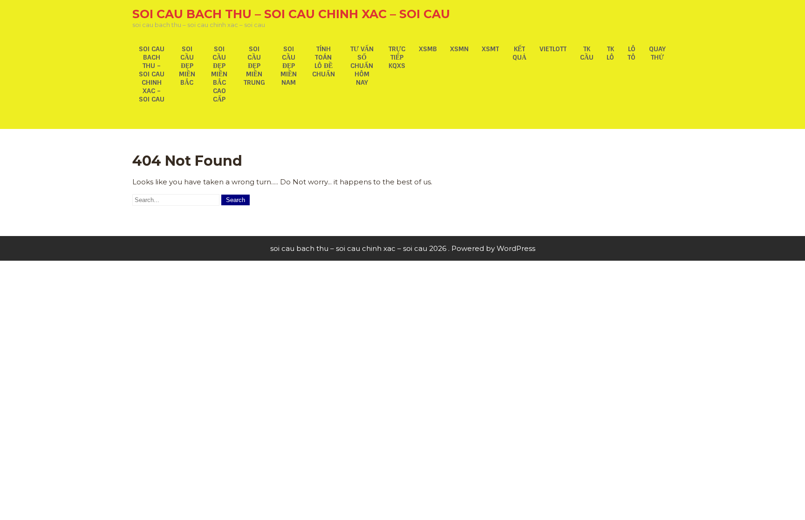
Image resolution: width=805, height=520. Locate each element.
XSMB (428, 49)
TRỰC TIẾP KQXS (397, 57)
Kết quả (519, 53)
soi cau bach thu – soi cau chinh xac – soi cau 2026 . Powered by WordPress (402, 248)
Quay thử (657, 53)
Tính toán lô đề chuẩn (323, 61)
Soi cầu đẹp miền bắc (187, 66)
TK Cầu (587, 53)
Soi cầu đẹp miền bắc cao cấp (219, 74)
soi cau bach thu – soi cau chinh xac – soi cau (291, 14)
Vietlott (552, 49)
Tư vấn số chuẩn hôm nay (362, 66)
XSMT (490, 49)
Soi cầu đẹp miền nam (288, 66)
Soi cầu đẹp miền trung (254, 66)
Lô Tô (631, 53)
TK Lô (610, 53)
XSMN (459, 49)
